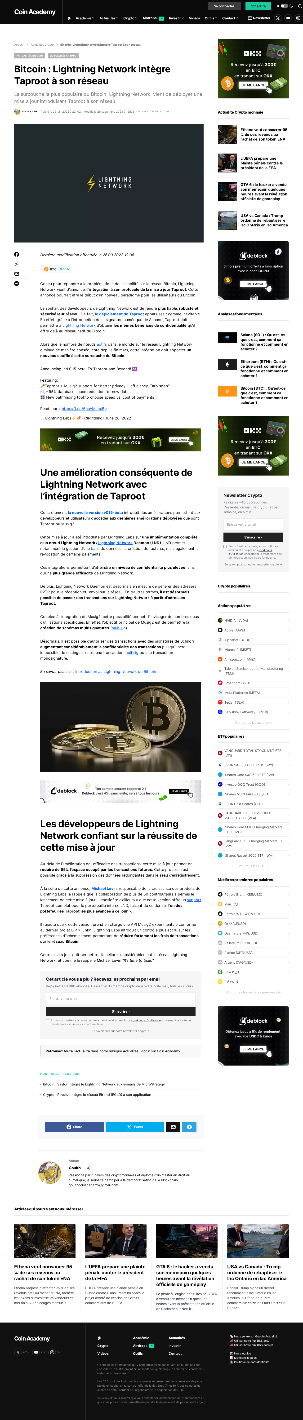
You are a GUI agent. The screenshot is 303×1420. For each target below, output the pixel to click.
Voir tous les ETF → (253, 866)
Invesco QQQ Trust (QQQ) (244, 784)
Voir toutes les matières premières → (253, 992)
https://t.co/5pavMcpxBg (84, 408)
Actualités (177, 1338)
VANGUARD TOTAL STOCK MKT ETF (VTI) (252, 753)
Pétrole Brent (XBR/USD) (243, 894)
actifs (102, 344)
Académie (141, 1338)
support (194, 899)
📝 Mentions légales (243, 1357)
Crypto (103, 1346)
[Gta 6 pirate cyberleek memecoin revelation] (227, 191)
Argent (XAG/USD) (238, 962)
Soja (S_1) (231, 972)
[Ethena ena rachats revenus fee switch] (227, 134)
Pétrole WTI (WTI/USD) (242, 914)
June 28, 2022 (118, 418)
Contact (175, 1353)
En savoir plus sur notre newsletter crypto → (121, 1031)
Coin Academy (34, 12)
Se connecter (224, 6)
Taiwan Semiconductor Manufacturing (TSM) (253, 670)
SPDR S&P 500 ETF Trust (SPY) (248, 765)
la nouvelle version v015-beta (95, 512)
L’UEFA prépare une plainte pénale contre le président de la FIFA (262, 163)
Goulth (75, 1167)
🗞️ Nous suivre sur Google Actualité (253, 1336)
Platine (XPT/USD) (238, 953)
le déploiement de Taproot (119, 314)
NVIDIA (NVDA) (236, 620)
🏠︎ (99, 1338)
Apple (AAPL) (234, 630)
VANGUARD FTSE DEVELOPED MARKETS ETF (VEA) (248, 815)
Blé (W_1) (231, 982)
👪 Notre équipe (240, 1353)
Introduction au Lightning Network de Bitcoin (115, 671)
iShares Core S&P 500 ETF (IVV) (249, 775)
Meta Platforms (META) (242, 693)
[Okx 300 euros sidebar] (253, 68)
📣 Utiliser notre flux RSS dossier (251, 1345)
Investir (175, 1346)
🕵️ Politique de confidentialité (249, 1362)
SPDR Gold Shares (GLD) (243, 804)
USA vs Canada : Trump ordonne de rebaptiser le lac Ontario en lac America (264, 220)
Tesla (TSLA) (234, 702)
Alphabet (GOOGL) (239, 640)
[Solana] (227, 337)
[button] (284, 6)
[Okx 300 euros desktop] (120, 439)
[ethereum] (227, 364)
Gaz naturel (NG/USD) (241, 933)
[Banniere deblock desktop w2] (120, 791)
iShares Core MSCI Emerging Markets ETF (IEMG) (253, 829)
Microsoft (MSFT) (237, 650)
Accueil (19, 44)
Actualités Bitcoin (30, 55)
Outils (138, 1353)
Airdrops (143, 1346)
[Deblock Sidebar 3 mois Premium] (253, 270)
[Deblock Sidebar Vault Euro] (253, 1035)
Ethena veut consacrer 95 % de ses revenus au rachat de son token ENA (264, 134)
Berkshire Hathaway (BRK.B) (246, 712)
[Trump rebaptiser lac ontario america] (227, 220)
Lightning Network (79, 325)
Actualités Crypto (42, 44)
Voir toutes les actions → (253, 722)
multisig (119, 628)
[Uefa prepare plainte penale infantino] (227, 163)
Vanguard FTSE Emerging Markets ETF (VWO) (254, 843)
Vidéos (103, 1353)
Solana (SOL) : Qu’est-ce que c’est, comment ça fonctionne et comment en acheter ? (265, 341)
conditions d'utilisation (146, 1020)
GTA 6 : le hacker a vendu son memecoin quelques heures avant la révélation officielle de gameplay (264, 191)
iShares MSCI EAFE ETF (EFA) (247, 794)
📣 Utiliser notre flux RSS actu (249, 1340)
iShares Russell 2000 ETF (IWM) (249, 855)
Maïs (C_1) (232, 904)
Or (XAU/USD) (235, 924)
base (95, 548)
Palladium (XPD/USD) (240, 943)
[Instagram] (298, 18)
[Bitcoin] (227, 390)
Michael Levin (104, 888)
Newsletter (261, 18)
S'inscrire (258, 6)
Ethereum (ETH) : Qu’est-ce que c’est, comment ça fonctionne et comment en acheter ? (265, 368)
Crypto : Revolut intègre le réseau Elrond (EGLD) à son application (97, 1095)
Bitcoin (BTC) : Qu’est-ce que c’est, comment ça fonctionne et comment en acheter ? (265, 395)
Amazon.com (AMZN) (241, 659)
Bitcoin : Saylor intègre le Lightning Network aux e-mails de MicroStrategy (104, 1084)
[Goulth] (50, 1173)
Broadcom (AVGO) (238, 683)
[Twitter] (278, 18)
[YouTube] (288, 18)
